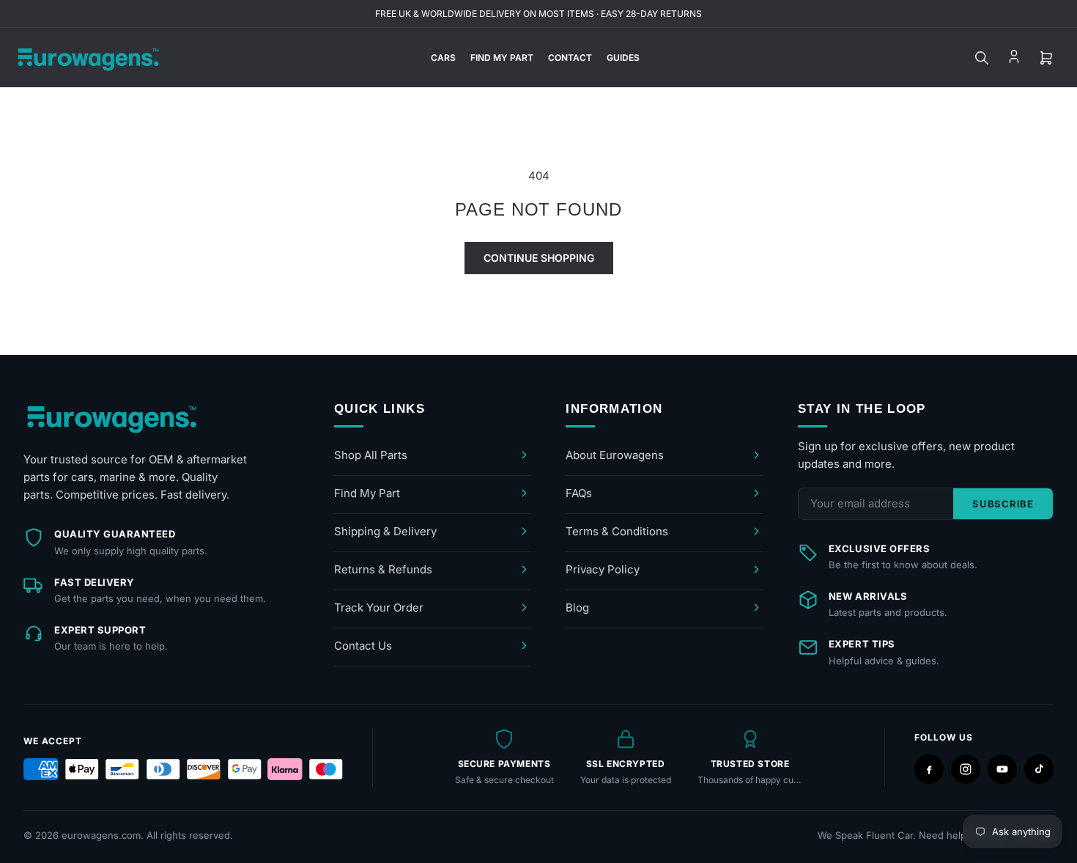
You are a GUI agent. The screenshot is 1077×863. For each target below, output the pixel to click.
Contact (570, 57)
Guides (623, 57)
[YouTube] (1002, 769)
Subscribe (1003, 504)
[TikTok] (1039, 769)
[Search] (982, 58)
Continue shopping (539, 257)
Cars (443, 57)
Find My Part (501, 57)
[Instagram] (965, 769)
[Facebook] (929, 769)
